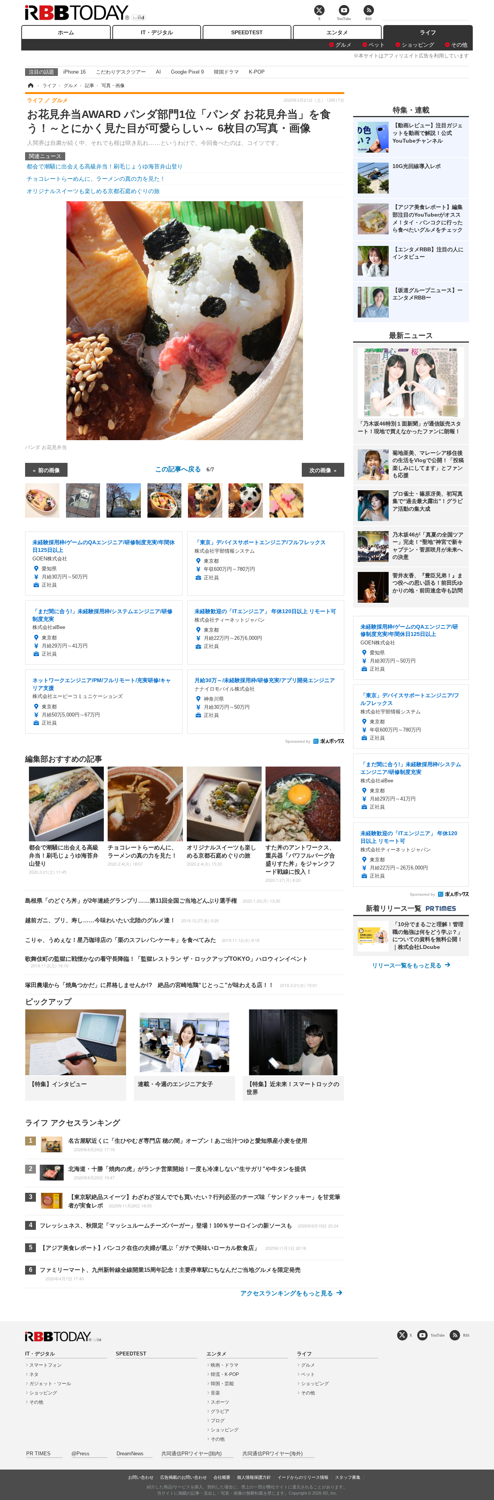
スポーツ (220, 1402)
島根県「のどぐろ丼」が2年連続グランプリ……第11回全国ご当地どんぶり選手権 (152, 900)
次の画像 (320, 470)
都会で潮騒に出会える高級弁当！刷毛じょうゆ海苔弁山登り (105, 166)
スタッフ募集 (347, 1477)
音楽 (215, 1393)
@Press (80, 1453)
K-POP (257, 72)
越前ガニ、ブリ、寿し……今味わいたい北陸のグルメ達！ (122, 920)
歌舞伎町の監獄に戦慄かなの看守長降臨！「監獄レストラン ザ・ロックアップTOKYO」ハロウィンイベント (166, 962)
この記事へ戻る (184, 468)
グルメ (343, 45)
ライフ (428, 32)
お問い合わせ (141, 1477)
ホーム (66, 32)
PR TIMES (38, 1453)
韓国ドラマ (226, 72)
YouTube (438, 1335)
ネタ (34, 1374)
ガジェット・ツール (50, 1383)
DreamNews (130, 1453)
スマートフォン (45, 1365)
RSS (466, 1335)
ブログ (218, 1420)
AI (158, 72)
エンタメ (337, 32)
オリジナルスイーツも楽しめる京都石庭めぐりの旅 (93, 191)
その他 (459, 45)
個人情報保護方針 (254, 1477)
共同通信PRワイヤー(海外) (272, 1453)
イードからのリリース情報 (302, 1477)
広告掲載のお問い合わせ (183, 1477)
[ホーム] (30, 85)
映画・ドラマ (225, 1365)
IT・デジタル (157, 32)
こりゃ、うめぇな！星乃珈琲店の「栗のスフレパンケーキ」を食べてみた (142, 940)
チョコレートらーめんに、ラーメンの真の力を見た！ (96, 178)
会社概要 (221, 1477)
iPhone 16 (74, 72)
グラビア (220, 1411)
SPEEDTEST (247, 32)
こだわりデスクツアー (121, 72)
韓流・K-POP (225, 1374)
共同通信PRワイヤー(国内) (191, 1453)
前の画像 (49, 470)
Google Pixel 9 (187, 72)
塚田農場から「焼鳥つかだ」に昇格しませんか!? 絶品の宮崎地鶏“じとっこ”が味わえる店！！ (171, 985)
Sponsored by (297, 741)
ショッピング (418, 45)
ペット (377, 45)
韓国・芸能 (222, 1383)
